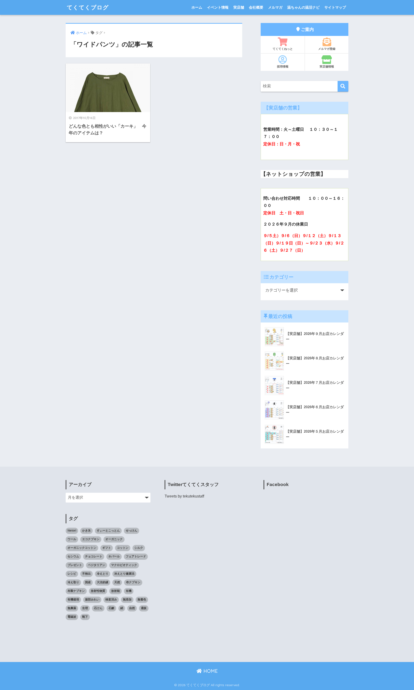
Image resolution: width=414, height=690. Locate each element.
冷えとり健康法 (124, 573)
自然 (132, 608)
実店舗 (238, 7)
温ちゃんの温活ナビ (303, 7)
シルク (138, 547)
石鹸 (111, 608)
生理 (85, 608)
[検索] (343, 86)
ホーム (196, 7)
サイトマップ (335, 7)
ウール (72, 539)
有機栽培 (73, 599)
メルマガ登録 (326, 49)
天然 (117, 582)
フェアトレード (136, 556)
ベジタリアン (96, 565)
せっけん (131, 530)
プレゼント (75, 565)
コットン (122, 547)
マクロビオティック (124, 565)
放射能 (115, 591)
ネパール (114, 556)
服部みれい (92, 599)
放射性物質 (98, 591)
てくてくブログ (88, 7)
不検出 (86, 573)
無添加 (127, 599)
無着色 (142, 599)
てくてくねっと (283, 49)
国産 (88, 582)
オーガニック (114, 539)
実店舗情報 (327, 66)
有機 (129, 591)
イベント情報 (218, 7)
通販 (144, 608)
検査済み (111, 599)
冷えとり (102, 573)
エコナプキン (90, 539)
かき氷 (86, 530)
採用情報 (282, 66)
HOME (210, 671)
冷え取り (73, 582)
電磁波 (72, 616)
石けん (98, 608)
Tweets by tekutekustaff (184, 496)
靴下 (85, 616)
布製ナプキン (76, 591)
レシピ (72, 573)
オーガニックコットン (82, 547)
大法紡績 (102, 582)
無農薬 (72, 608)
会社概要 (256, 7)
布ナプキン (133, 582)
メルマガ (275, 7)
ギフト (106, 547)
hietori (72, 530)
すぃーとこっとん (108, 530)
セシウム (73, 556)
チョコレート (93, 556)
